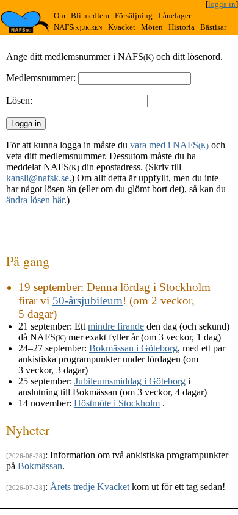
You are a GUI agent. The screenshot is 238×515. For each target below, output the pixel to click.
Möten (152, 27)
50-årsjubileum (87, 300)
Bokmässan (40, 466)
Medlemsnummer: (41, 78)
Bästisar (213, 27)
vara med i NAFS (169, 145)
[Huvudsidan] (25, 22)
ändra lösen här (35, 200)
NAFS (78, 27)
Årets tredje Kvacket (89, 486)
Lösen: (19, 100)
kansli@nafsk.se (37, 178)
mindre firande (116, 326)
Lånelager (174, 16)
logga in (222, 4)
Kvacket (121, 27)
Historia (181, 27)
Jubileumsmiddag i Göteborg (130, 381)
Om (59, 16)
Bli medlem (90, 16)
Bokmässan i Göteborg (133, 348)
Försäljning (134, 16)
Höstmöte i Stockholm (117, 403)
